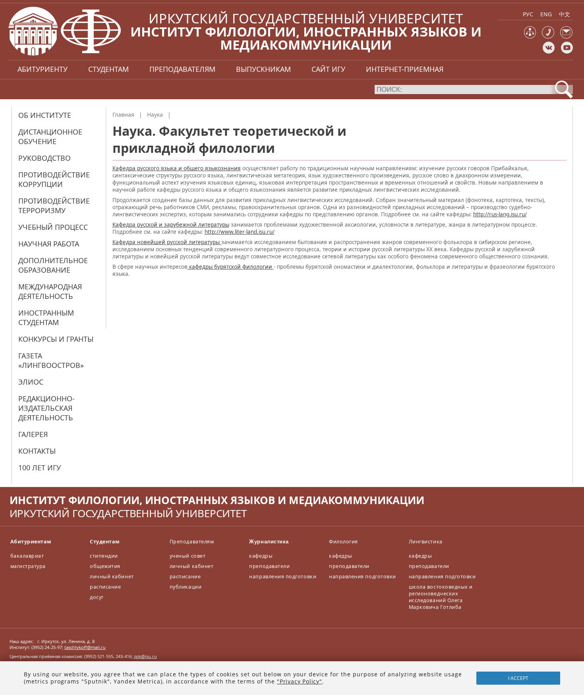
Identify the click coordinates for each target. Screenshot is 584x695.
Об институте (44, 115)
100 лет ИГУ (39, 467)
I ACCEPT (518, 678)
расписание (105, 586)
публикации (185, 586)
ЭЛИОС (30, 382)
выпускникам (263, 69)
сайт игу (328, 69)
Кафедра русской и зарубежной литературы (170, 224)
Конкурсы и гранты (55, 339)
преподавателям (182, 69)
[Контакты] (548, 37)
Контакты (37, 451)
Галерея (33, 434)
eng (546, 14)
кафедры (261, 556)
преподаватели (269, 566)
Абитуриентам (31, 541)
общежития (105, 566)
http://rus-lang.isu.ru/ (500, 214)
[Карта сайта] (530, 37)
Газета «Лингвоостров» (51, 360)
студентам (108, 69)
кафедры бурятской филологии (231, 266)
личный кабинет (111, 576)
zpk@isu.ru (145, 656)
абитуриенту (42, 69)
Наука (155, 114)
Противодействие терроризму (54, 205)
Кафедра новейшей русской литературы (166, 242)
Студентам (105, 541)
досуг (97, 597)
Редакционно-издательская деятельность (46, 408)
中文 (564, 14)
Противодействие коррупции (54, 179)
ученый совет (187, 556)
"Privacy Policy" (299, 681)
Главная (123, 114)
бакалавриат (27, 556)
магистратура (28, 566)
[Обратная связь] (566, 37)
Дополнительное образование (53, 265)
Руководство (44, 158)
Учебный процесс (53, 227)
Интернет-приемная (404, 69)
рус (528, 14)
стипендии (104, 556)
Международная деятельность (50, 291)
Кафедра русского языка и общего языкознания (176, 168)
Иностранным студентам (46, 317)
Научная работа (48, 243)
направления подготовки (282, 576)
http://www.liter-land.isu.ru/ (240, 231)
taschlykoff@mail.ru (85, 647)
